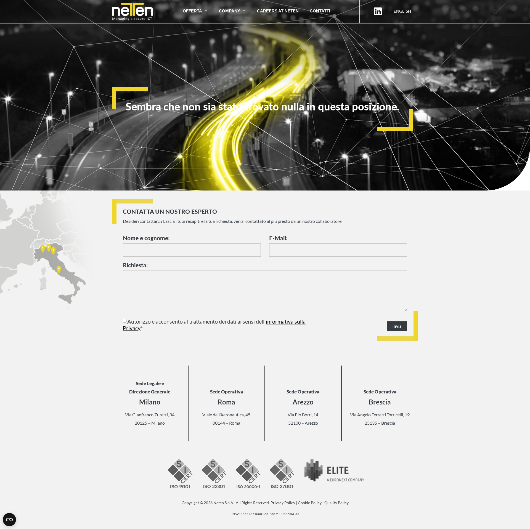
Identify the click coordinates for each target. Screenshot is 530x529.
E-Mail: (278, 238)
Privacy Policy (283, 502)
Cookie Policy (310, 502)
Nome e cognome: (146, 238)
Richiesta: (135, 265)
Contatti (320, 11)
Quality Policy (336, 502)
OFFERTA (192, 11)
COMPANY (229, 11)
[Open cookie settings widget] (9, 519)
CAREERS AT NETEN (278, 11)
